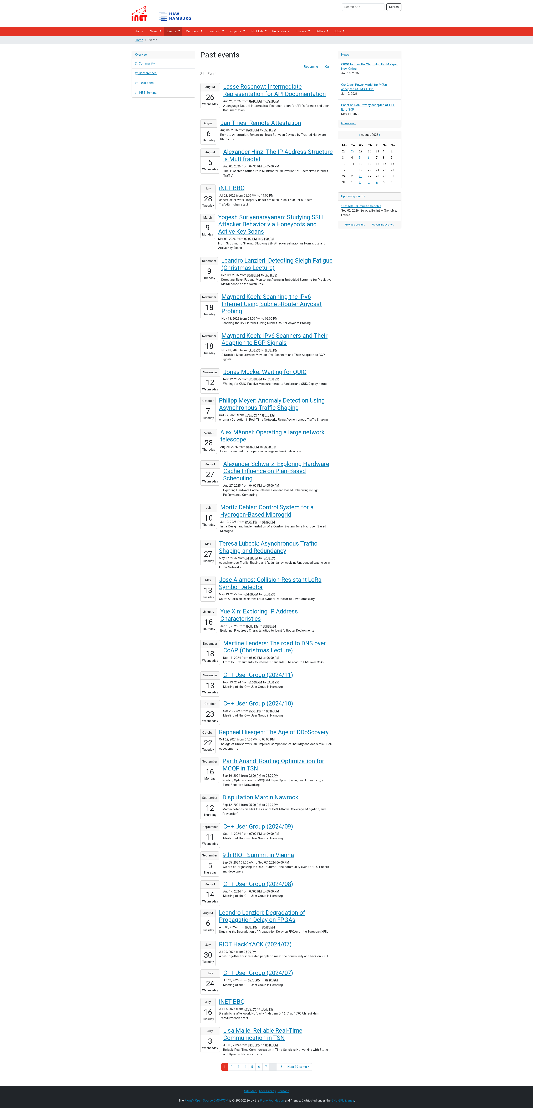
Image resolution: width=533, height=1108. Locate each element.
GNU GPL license (342, 1100)
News (154, 31)
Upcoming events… (383, 224)
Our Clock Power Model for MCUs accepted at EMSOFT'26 (364, 87)
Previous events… (355, 224)
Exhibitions (146, 83)
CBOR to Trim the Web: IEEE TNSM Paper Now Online (369, 67)
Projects (235, 31)
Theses (301, 31)
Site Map (250, 1091)
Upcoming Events (353, 196)
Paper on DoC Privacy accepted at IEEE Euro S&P (368, 107)
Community (146, 63)
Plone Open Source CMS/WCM (206, 1100)
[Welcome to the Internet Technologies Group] (165, 13)
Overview (141, 54)
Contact (283, 1091)
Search (394, 7)
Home (139, 31)
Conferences (147, 73)
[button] (161, 31)
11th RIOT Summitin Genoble (361, 206)
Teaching (214, 31)
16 (280, 1067)
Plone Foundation (272, 1100)
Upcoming (311, 67)
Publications (280, 31)
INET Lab (257, 31)
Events (171, 31)
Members (192, 31)
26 (360, 176)
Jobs (337, 31)
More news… (348, 123)
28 (352, 151)
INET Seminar (148, 93)
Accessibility (267, 1091)
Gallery (320, 31)
